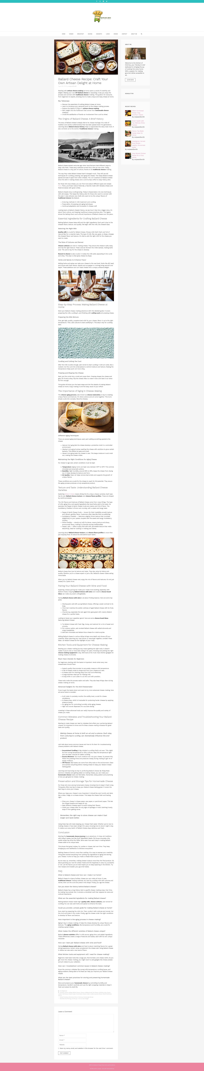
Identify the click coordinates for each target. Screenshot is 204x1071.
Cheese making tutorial (86, 992)
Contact (124, 34)
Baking (90, 34)
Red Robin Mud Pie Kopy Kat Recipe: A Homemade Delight (74, 998)
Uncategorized (63, 990)
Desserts (99, 34)
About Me (134, 34)
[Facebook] (96, 1)
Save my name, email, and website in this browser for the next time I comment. (86, 1048)
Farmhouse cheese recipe (69, 994)
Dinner (71, 34)
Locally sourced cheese (96, 994)
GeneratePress (110, 1068)
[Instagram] (100, 1)
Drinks (116, 34)
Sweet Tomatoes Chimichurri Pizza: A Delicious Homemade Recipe (76, 997)
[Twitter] (106, 1)
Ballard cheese (69, 494)
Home (63, 34)
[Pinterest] (103, 1)
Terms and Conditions (110, 1065)
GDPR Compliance (93, 1065)
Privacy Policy (101, 1065)
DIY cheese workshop (98, 992)
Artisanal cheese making (66, 992)
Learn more (130, 79)
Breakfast (80, 34)
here (59, 186)
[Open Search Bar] (141, 34)
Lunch (108, 34)
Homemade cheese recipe (83, 994)
